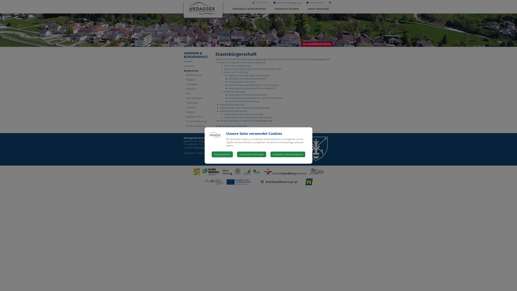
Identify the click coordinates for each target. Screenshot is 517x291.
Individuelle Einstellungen (251, 154)
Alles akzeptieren (222, 154)
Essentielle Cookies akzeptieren (288, 154)
